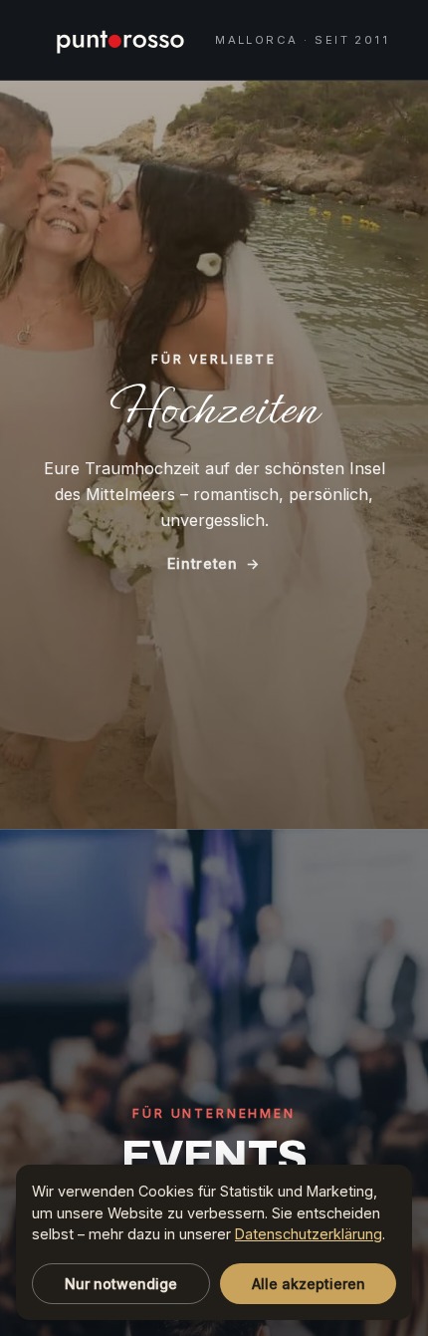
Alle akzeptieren (308, 1283)
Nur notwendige (121, 1283)
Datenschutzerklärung (308, 1233)
